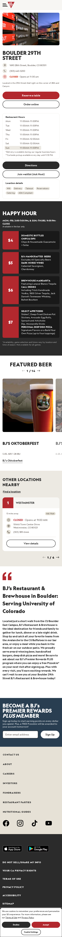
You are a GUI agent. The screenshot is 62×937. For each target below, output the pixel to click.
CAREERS (8, 773)
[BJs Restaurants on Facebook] (6, 824)
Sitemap (8, 903)
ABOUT (7, 764)
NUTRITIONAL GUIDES (17, 811)
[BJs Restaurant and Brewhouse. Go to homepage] (11, 5)
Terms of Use (12, 878)
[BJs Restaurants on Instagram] (20, 824)
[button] (4, 5)
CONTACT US (11, 754)
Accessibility (12, 895)
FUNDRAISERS (12, 792)
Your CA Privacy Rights (19, 870)
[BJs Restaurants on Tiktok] (34, 824)
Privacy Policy (13, 887)
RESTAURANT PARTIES (17, 802)
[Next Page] (38, 371)
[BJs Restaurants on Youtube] (48, 824)
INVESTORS (10, 783)
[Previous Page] (23, 371)
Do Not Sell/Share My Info (22, 862)
